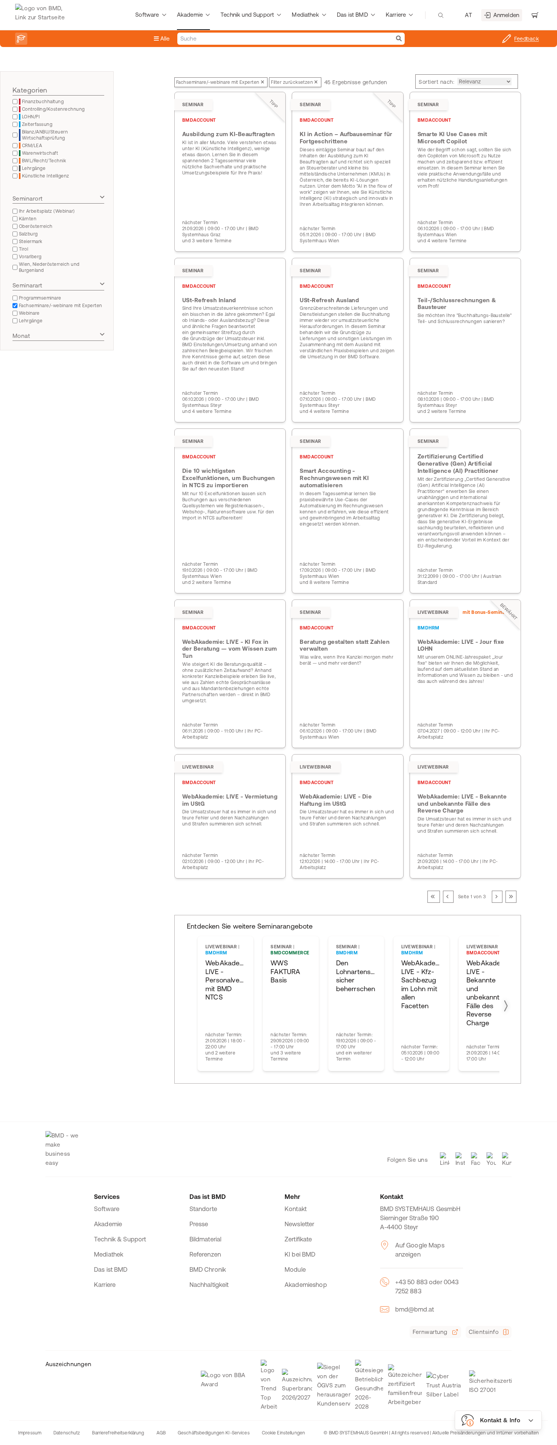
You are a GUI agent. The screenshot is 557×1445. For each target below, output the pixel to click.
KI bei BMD (300, 1254)
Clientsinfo (484, 1332)
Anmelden (506, 15)
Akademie (108, 1224)
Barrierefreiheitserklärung (118, 1433)
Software (106, 1208)
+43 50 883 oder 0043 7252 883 (427, 1286)
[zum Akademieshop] (21, 39)
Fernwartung (430, 1332)
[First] (433, 897)
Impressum (29, 1433)
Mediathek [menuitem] (305, 14)
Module (295, 1269)
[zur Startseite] (42, 15)
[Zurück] (448, 897)
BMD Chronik (207, 1269)
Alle (164, 38)
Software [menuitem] (147, 14)
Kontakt (296, 1208)
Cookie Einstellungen (283, 1433)
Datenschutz (66, 1433)
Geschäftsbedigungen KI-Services (214, 1433)
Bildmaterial (205, 1239)
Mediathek (108, 1254)
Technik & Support (120, 1239)
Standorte (203, 1208)
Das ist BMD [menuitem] (352, 14)
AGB (161, 1433)
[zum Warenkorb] (535, 15)
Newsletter (299, 1224)
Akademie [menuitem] (190, 14)
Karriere (105, 1284)
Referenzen (205, 1254)
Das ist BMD (111, 1269)
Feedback (526, 39)
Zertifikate (298, 1239)
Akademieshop (306, 1284)
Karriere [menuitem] (396, 14)
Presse (198, 1224)
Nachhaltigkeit (209, 1284)
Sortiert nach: (436, 82)
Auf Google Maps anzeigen (419, 1250)
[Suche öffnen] (441, 15)
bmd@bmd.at (414, 1309)
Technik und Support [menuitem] (247, 14)
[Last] (510, 897)
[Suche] (399, 38)
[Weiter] (497, 897)
